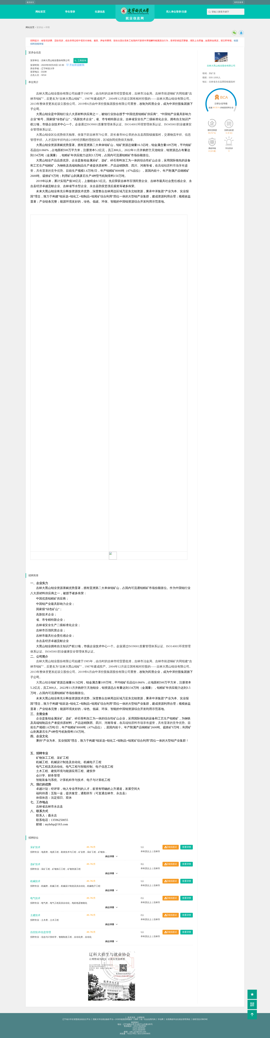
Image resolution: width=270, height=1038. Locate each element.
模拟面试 (172, 847)
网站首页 (30, 27)
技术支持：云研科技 (135, 1017)
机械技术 (35, 881)
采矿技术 (35, 847)
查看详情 (186, 847)
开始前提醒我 (76, 65)
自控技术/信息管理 (40, 932)
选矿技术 (35, 864)
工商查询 (81, 60)
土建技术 (35, 915)
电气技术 (35, 898)
